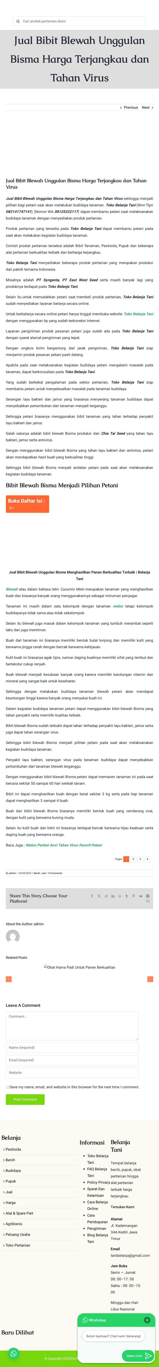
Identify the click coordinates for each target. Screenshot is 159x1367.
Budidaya (13, 1170)
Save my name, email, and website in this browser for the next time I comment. (74, 1087)
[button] (13, 1353)
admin (12, 873)
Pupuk (11, 1181)
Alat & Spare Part (19, 1213)
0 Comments (55, 873)
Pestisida (13, 1149)
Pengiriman (96, 1228)
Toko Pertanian (18, 1245)
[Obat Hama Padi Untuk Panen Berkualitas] (79, 967)
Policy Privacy (98, 1182)
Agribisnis (14, 1224)
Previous (131, 107)
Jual (43, 873)
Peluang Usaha (18, 1234)
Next (145, 107)
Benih (37, 873)
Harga (11, 1202)
